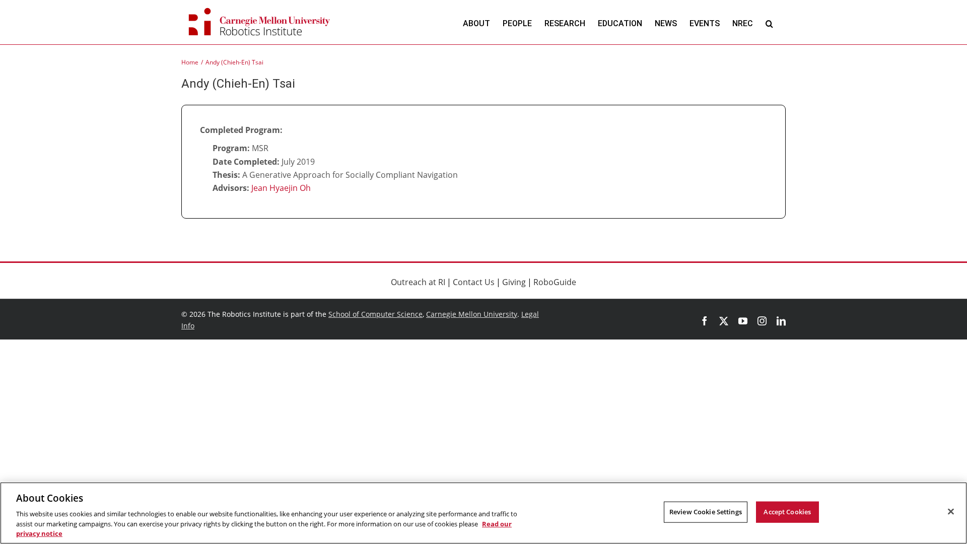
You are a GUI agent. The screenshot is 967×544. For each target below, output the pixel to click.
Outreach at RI (418, 282)
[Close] (951, 512)
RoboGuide (554, 282)
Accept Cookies (787, 511)
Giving (514, 282)
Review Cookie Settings (705, 511)
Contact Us (474, 282)
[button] (769, 23)
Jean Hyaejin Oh (281, 187)
